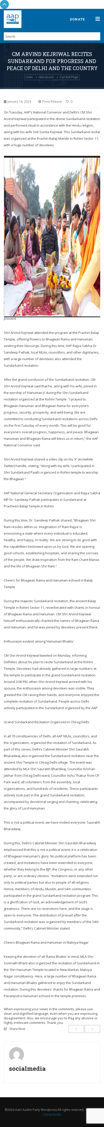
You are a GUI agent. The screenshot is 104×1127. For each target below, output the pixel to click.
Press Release (46, 77)
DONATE (77, 19)
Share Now (17, 1029)
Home (29, 77)
